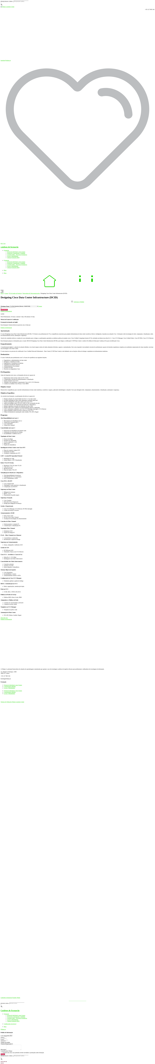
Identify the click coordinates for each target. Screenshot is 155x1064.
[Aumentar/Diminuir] (1, 1061)
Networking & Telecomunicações (31, 293)
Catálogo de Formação (10, 1010)
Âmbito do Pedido (5, 1042)
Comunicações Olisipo (6, 1051)
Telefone (3, 1040)
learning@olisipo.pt (6, 60)
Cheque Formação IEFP (13, 257)
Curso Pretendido (5, 1035)
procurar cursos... (5, 1003)
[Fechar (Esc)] (6, 1061)
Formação (6, 250)
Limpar (40, 306)
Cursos (6, 293)
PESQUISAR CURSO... (7, 1)
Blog (5, 270)
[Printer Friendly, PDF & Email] (2, 304)
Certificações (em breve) (10, 1024)
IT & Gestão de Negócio (15, 293)
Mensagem (4, 1049)
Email (2, 1039)
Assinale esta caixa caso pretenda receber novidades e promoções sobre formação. (23, 1052)
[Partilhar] (4, 1061)
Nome (2, 1037)
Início (2, 293)
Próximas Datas (5, 306)
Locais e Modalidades (12, 256)
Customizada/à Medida (10, 686)
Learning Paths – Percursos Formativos (17, 254)
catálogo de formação (9, 247)
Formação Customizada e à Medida (16, 253)
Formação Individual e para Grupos (16, 252)
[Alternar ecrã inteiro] (3, 1061)
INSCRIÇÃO (4, 309)
